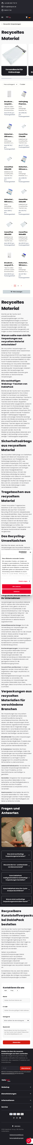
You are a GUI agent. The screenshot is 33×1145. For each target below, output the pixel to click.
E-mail (5, 1007)
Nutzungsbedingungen (16, 1138)
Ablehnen (16, 591)
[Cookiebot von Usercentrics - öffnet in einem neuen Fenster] (19, 552)
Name (5, 996)
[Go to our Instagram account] (16, 1118)
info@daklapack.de (10, 7)
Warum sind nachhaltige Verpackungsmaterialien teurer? (15, 900)
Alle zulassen (16, 586)
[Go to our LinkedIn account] (19, 1118)
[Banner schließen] (30, 552)
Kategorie (6, 1017)
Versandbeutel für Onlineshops (14, 70)
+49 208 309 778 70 (10, 3)
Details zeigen (23, 581)
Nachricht (6, 1027)
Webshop (5, 1087)
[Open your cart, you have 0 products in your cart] (27, 17)
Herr (5, 990)
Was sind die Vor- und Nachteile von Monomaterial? (15, 866)
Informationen (7, 1100)
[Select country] (30, 17)
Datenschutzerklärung (8, 1073)
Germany (17, 1126)
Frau (12, 990)
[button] (21, 286)
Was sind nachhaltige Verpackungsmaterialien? (15, 855)
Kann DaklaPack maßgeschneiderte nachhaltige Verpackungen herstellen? (15, 878)
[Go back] (2, 24)
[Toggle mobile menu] (2, 17)
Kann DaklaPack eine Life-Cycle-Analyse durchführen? (15, 889)
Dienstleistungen (8, 1094)
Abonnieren (25, 1068)
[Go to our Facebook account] (13, 1118)
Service (4, 1107)
